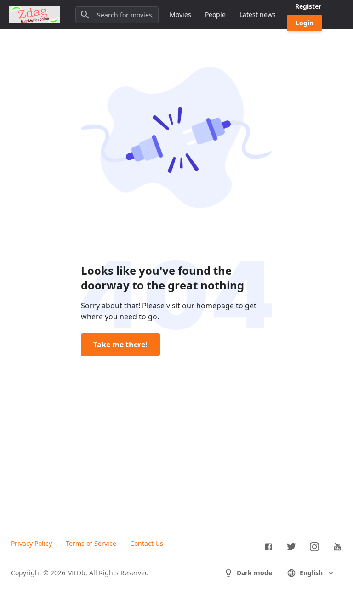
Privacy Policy (31, 543)
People (215, 14)
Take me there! (120, 345)
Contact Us (146, 543)
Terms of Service (91, 543)
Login (304, 22)
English (311, 572)
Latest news (257, 14)
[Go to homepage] (34, 14)
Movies (180, 14)
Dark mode (254, 572)
